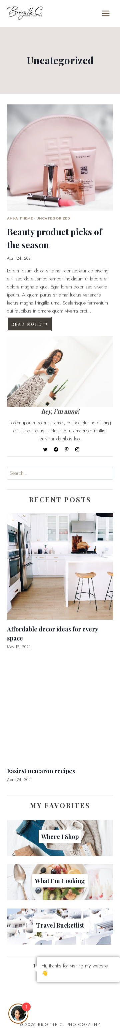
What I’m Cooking (60, 881)
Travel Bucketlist (60, 925)
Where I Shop (60, 837)
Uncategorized (53, 218)
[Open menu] (105, 13)
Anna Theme (20, 218)
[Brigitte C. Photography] (25, 13)
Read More (31, 325)
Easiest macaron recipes (41, 771)
